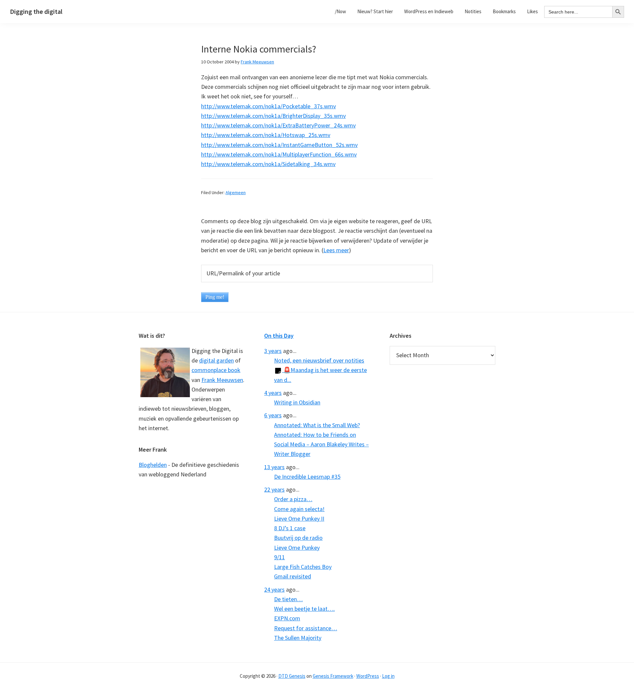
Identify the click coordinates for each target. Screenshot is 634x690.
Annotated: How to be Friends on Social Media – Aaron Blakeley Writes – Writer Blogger (321, 444)
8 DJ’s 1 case (289, 528)
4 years (273, 393)
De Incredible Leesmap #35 (307, 476)
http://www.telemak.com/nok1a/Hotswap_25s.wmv (265, 135)
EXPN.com (287, 618)
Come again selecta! (299, 509)
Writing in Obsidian (297, 402)
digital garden (216, 360)
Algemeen (236, 192)
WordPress (367, 676)
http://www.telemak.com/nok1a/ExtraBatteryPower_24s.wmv (278, 125)
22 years (274, 489)
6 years (273, 415)
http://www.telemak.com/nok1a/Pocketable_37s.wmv (268, 106)
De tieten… (288, 599)
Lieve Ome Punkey (297, 547)
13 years (274, 467)
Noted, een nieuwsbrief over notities (319, 360)
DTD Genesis (291, 676)
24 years (274, 589)
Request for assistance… (305, 628)
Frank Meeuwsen (222, 380)
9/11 (279, 557)
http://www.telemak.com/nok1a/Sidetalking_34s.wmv (268, 164)
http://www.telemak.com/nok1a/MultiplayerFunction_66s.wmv (279, 154)
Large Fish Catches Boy (303, 566)
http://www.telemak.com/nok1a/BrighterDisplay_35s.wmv (273, 116)
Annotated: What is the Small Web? (317, 425)
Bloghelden (153, 464)
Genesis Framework (333, 676)
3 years (273, 351)
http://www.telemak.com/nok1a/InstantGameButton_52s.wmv (279, 145)
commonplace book (216, 370)
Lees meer (336, 250)
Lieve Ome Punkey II (299, 518)
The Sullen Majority (297, 637)
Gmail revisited (292, 576)
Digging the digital (36, 11)
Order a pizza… (293, 499)
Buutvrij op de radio (298, 537)
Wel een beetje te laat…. (304, 608)
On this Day (279, 335)
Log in (388, 676)
